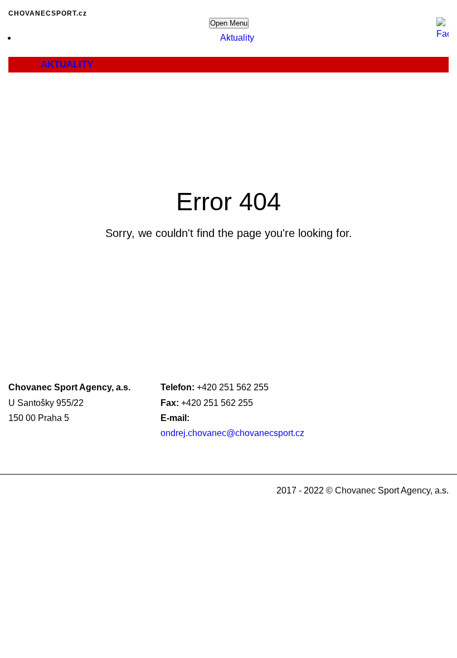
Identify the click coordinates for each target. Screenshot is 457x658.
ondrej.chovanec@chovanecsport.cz (232, 433)
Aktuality (237, 37)
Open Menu (228, 23)
